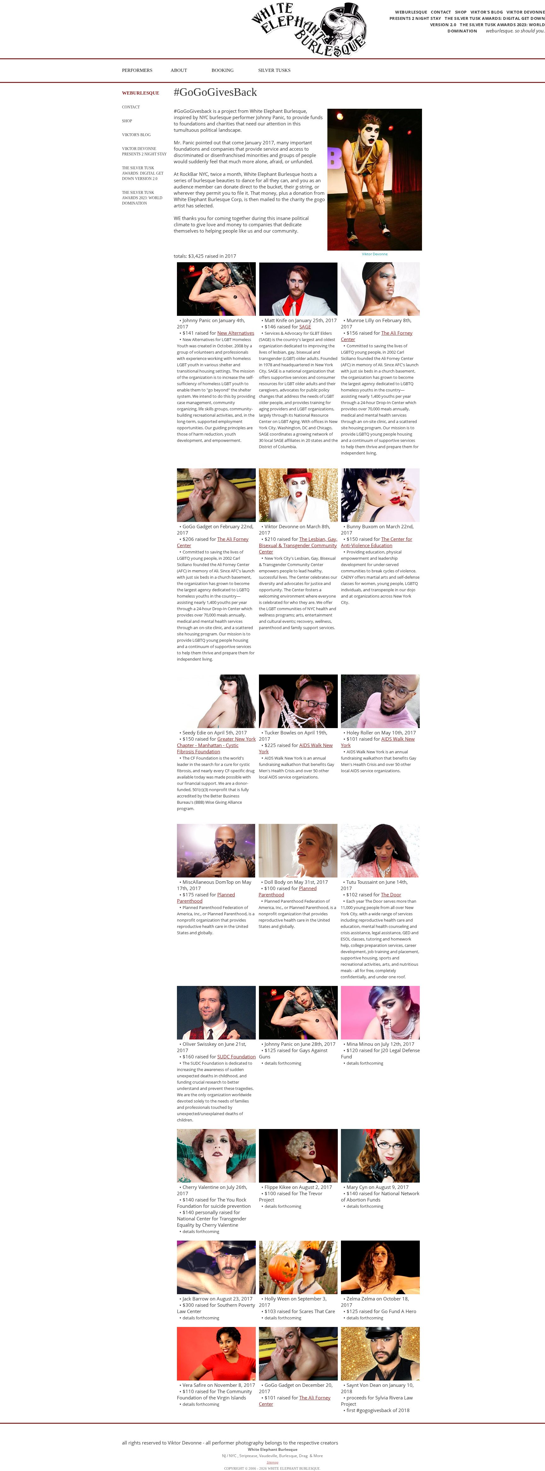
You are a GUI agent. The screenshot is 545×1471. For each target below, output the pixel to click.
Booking (223, 70)
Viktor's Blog (487, 12)
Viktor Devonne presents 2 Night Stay (144, 151)
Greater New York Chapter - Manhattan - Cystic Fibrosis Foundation (216, 745)
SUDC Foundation (236, 1056)
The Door (391, 894)
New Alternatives (235, 333)
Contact (441, 12)
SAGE (305, 326)
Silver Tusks (274, 70)
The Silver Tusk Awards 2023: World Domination (142, 198)
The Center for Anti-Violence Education (376, 542)
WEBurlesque (411, 12)
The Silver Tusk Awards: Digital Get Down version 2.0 (142, 173)
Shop (461, 12)
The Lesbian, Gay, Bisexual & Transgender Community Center (298, 545)
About (179, 70)
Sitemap (272, 1462)
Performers (137, 70)
